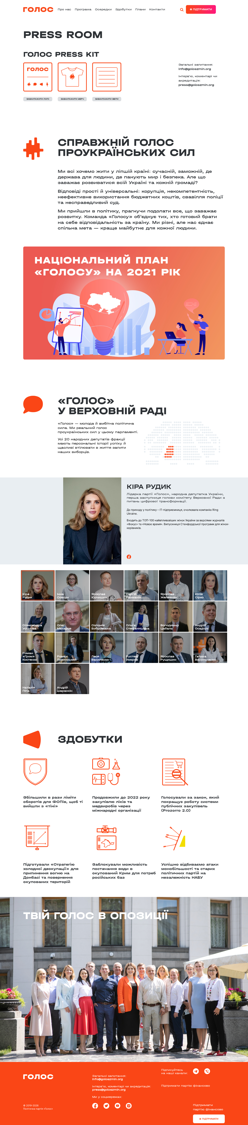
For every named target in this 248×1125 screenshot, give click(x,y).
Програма (83, 9)
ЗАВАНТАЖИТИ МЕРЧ (72, 99)
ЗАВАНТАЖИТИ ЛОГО (38, 99)
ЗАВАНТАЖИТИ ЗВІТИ (106, 99)
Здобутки (123, 9)
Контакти (157, 9)
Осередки (103, 9)
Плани (140, 9)
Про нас (64, 9)
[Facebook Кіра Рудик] (129, 556)
